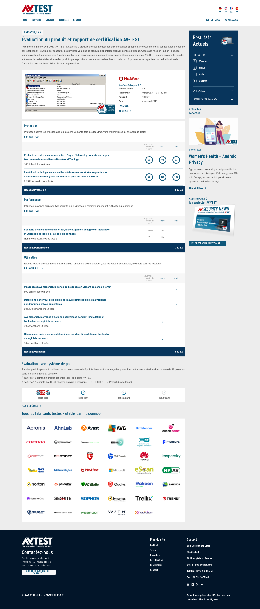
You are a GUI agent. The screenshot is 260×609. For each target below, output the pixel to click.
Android (202, 74)
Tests (24, 19)
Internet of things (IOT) (205, 99)
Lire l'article (196, 187)
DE (220, 11)
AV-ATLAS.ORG (231, 19)
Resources (64, 19)
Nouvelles (36, 19)
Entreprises (199, 90)
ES (237, 11)
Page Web (123, 105)
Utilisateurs (199, 55)
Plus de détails (30, 406)
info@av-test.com (203, 564)
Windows (203, 61)
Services (50, 19)
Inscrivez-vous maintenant (205, 243)
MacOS (202, 67)
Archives (123, 111)
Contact (77, 19)
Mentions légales (208, 599)
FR (231, 11)
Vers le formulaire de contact (37, 572)
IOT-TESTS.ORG (213, 19)
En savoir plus (32, 136)
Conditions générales (199, 595)
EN (226, 11)
